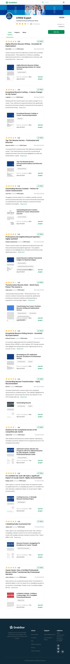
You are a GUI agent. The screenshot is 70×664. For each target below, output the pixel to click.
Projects (17, 32)
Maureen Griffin (10, 145)
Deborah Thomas (10, 338)
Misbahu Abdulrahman (11, 242)
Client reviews (10, 33)
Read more (20, 59)
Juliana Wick (9, 434)
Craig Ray (8, 97)
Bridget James (9, 480)
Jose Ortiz (8, 193)
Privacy (33, 647)
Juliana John (9, 527)
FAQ (32, 641)
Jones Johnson (10, 577)
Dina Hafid (8, 49)
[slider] (12, 41)
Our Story (33, 637)
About (24, 32)
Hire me (56, 32)
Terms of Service (35, 651)
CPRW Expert (20, 49)
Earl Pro (8, 386)
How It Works (34, 634)
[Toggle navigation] (63, 2)
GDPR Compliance (36, 644)
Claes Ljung (9, 290)
